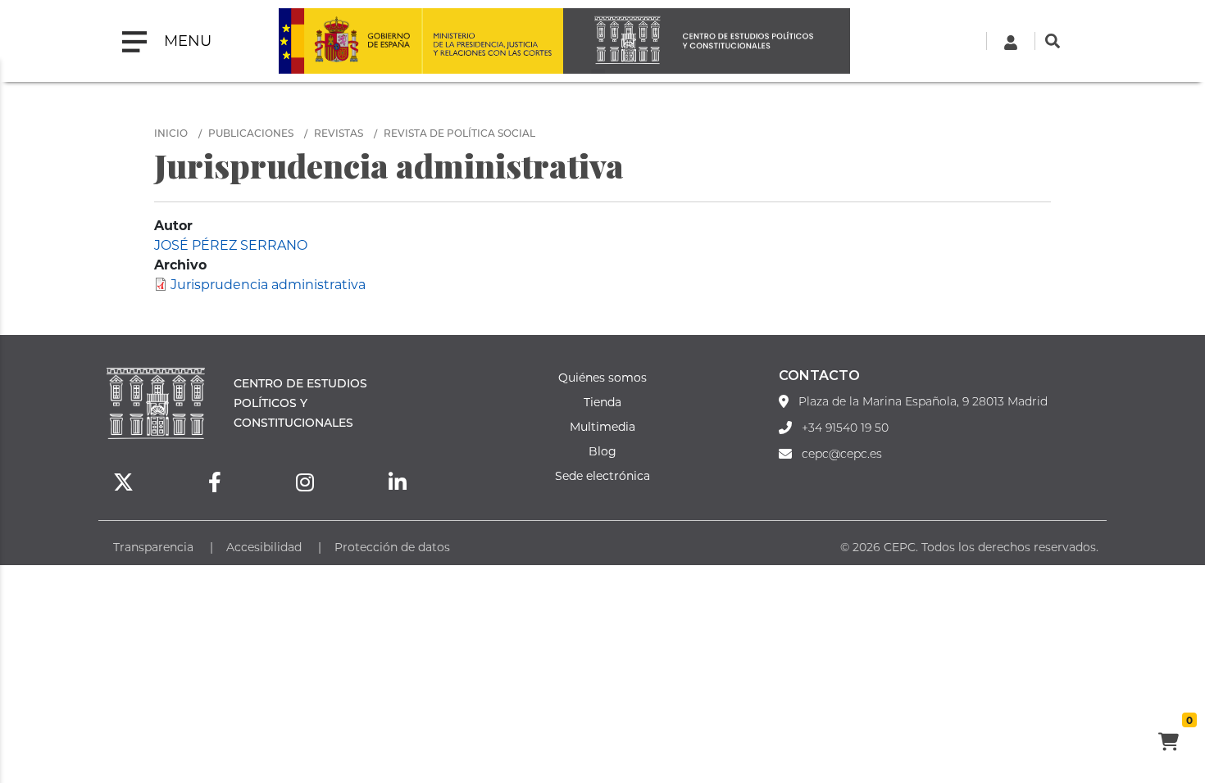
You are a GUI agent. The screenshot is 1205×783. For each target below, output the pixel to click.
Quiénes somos (602, 377)
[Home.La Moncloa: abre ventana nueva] (350, 41)
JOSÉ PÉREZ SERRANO (230, 244)
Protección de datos (392, 546)
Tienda (602, 402)
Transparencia (153, 546)
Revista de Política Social (459, 132)
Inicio (171, 132)
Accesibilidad (264, 546)
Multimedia (602, 426)
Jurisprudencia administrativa (268, 283)
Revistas (338, 132)
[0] (1168, 743)
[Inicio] (706, 41)
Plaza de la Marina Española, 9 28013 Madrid (923, 401)
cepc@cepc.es (842, 453)
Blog (602, 451)
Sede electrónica (602, 475)
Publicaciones (250, 132)
